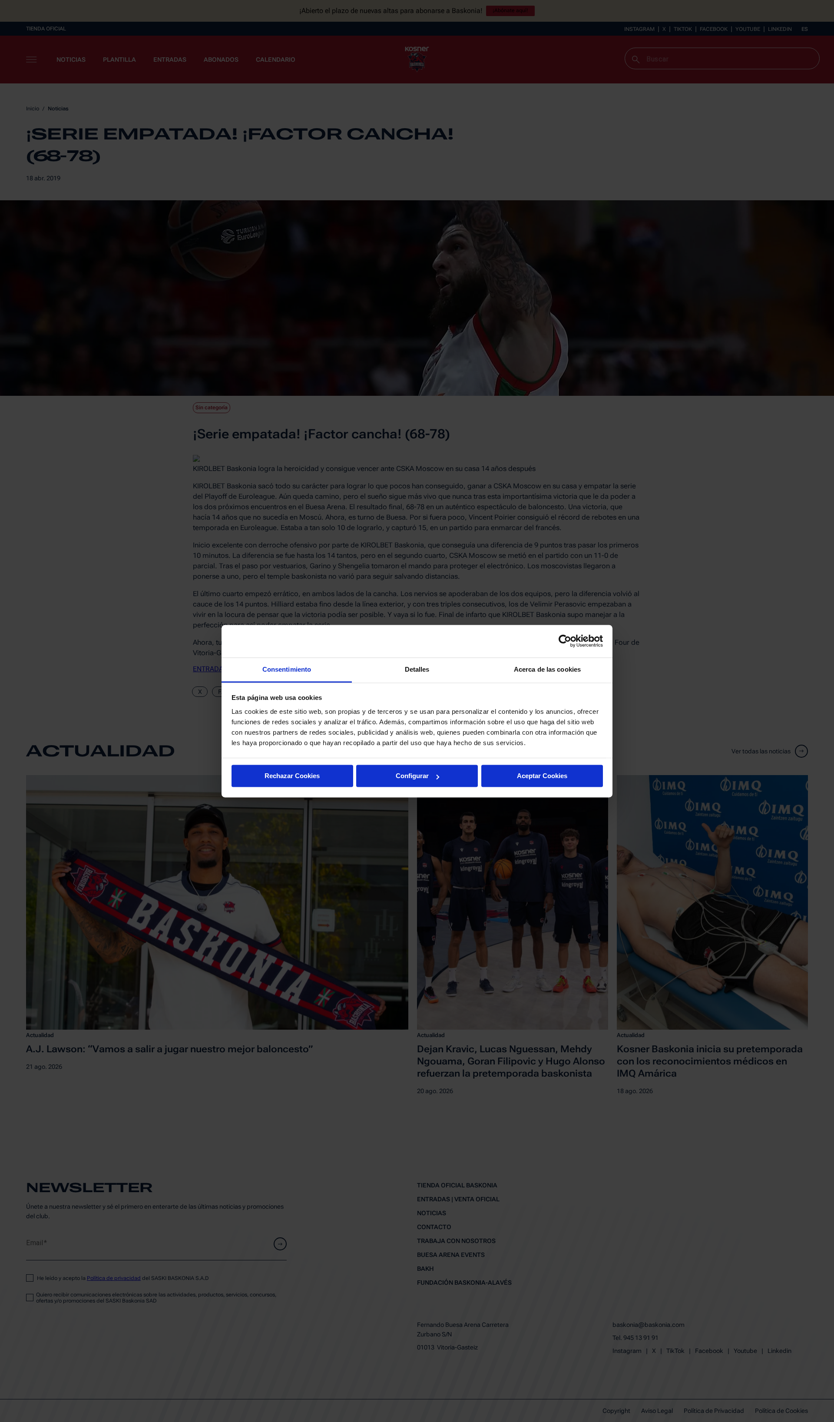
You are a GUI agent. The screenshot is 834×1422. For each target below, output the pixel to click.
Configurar (412, 775)
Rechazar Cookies (292, 775)
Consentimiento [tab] (286, 669)
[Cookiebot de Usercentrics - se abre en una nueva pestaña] (565, 640)
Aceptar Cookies (542, 775)
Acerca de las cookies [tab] (547, 669)
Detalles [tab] (417, 669)
